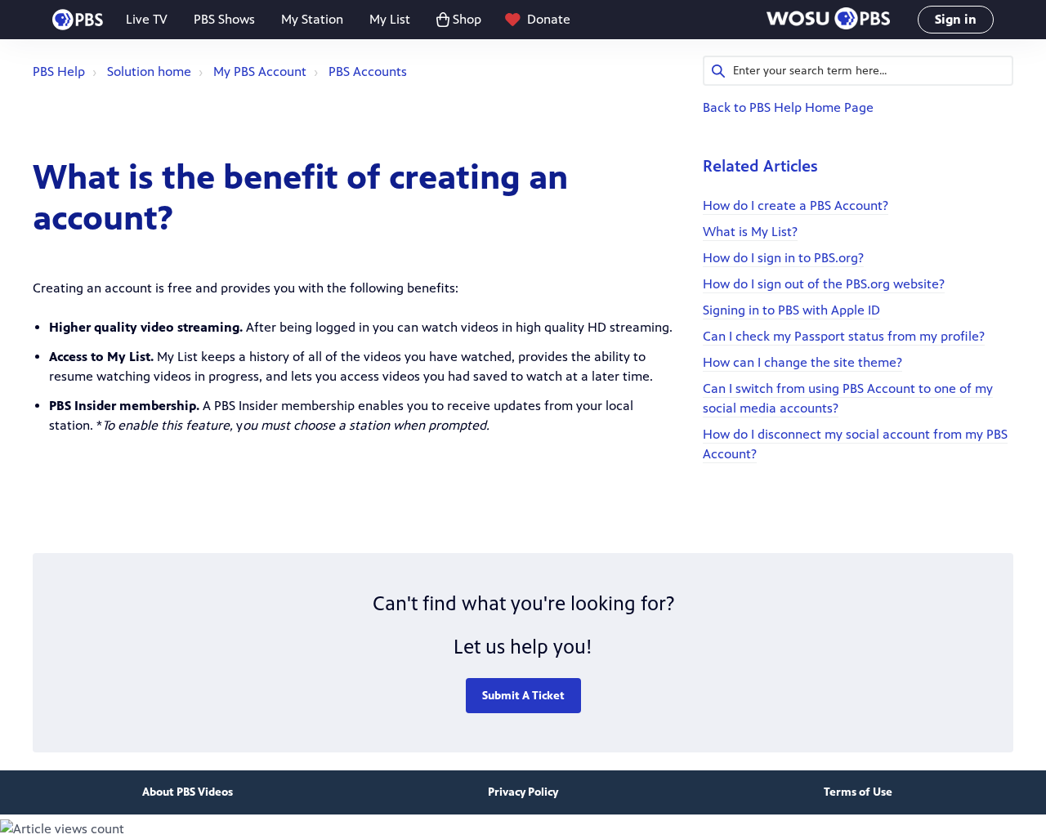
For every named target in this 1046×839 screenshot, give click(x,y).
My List (389, 19)
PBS (77, 19)
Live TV (147, 19)
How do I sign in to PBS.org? (783, 258)
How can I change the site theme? (802, 362)
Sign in (956, 19)
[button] (828, 20)
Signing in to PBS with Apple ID (791, 310)
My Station (312, 19)
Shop (467, 19)
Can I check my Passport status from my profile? (844, 336)
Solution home (149, 71)
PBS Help (59, 71)
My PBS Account (259, 71)
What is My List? (750, 231)
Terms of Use (858, 792)
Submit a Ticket (523, 696)
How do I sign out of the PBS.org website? (824, 284)
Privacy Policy (523, 792)
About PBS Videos (187, 792)
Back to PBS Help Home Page (788, 107)
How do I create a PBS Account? (795, 205)
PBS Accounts (368, 71)
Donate (548, 19)
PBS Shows (224, 19)
